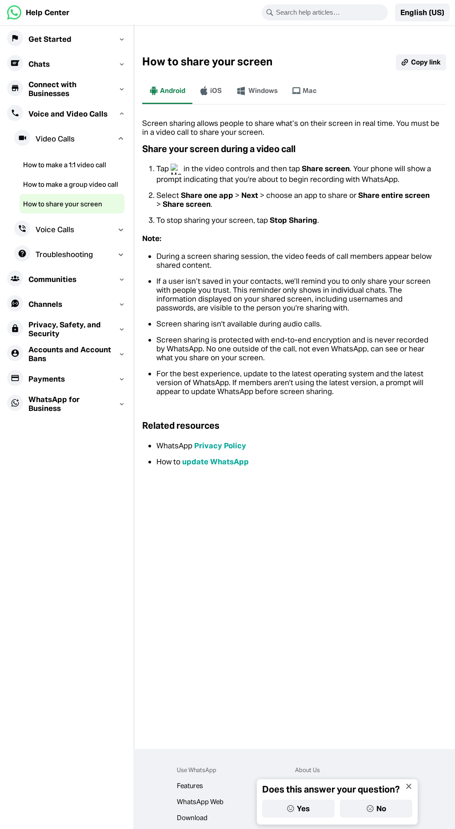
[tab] (167, 90)
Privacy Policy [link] (220, 446)
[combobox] (330, 12)
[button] (422, 12)
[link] (38, 12)
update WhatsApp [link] (215, 462)
